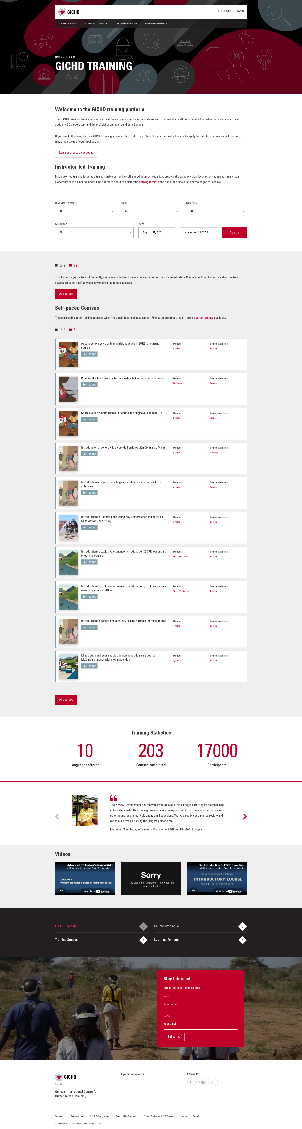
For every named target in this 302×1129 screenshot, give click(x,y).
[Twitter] (197, 1085)
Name (167, 997)
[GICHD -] (68, 12)
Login (240, 11)
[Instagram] (215, 1085)
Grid (62, 266)
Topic (124, 203)
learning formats (148, 182)
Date (141, 224)
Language (61, 224)
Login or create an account (76, 153)
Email (167, 1016)
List (76, 266)
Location (191, 203)
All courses (66, 294)
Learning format (65, 203)
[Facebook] (190, 1085)
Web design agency (81, 1124)
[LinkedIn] (209, 1085)
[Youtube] (203, 1085)
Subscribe (174, 1037)
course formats (203, 318)
